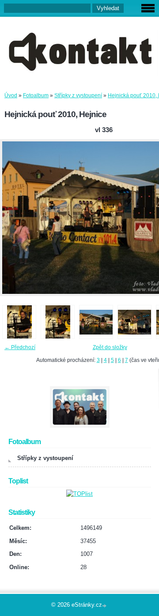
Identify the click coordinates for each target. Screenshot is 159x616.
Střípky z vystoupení (78, 95)
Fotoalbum (36, 95)
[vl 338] (134, 321)
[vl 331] (57, 321)
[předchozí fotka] (14, 217)
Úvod (10, 95)
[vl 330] (19, 321)
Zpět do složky (110, 347)
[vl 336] (96, 321)
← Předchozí (19, 347)
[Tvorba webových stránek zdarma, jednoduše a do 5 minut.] (105, 606)
